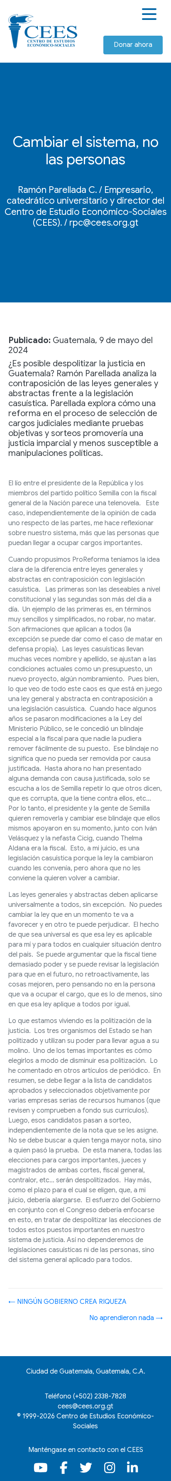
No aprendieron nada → (126, 1318)
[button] (150, 14)
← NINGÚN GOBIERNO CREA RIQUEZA (67, 1302)
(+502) (99, 1396)
